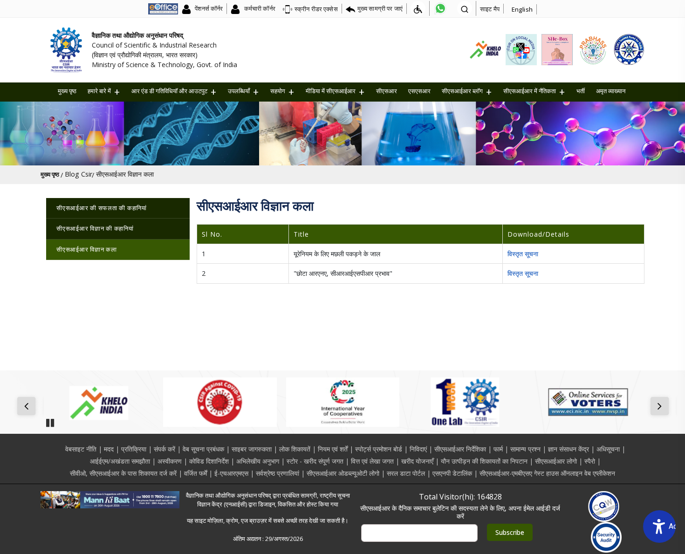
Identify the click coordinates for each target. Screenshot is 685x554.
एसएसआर (419, 91)
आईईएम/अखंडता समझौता (120, 461)
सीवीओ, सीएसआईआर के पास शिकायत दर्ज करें (123, 473)
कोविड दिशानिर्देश (209, 461)
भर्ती (580, 91)
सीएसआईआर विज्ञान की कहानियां (95, 228)
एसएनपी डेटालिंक (452, 473)
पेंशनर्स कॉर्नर (208, 8)
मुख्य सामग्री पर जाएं (380, 8)
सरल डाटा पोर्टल (406, 473)
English (522, 9)
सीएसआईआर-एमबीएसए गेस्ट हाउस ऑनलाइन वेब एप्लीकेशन (547, 473)
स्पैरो (589, 461)
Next (661, 407)
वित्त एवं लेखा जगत (372, 461)
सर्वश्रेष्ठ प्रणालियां (277, 473)
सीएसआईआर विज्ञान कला (86, 249)
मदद (109, 449)
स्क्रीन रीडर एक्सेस (316, 9)
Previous (28, 407)
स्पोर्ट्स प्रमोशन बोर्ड (378, 449)
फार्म (498, 449)
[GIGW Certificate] (603, 506)
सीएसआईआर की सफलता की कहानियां (101, 208)
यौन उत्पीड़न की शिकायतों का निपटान (484, 461)
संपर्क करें (164, 449)
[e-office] (163, 8)
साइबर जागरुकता (252, 449)
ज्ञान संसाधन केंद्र (568, 449)
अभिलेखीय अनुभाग (257, 461)
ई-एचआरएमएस (231, 473)
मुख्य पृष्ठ (67, 91)
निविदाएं (418, 449)
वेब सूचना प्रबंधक (203, 449)
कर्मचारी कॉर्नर (258, 8)
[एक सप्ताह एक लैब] (465, 402)
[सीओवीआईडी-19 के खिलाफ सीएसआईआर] (219, 402)
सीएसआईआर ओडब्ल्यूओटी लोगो (343, 473)
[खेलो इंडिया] (97, 402)
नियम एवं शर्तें (333, 449)
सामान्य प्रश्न (525, 449)
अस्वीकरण (170, 461)
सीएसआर (386, 91)
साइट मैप (490, 9)
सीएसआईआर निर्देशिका (460, 449)
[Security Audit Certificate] (606, 537)
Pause (50, 419)
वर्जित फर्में (195, 473)
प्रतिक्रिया (133, 449)
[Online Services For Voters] (587, 402)
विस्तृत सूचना (522, 253)
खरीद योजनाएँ (417, 461)
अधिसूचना (608, 449)
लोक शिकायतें (294, 449)
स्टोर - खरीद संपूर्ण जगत (315, 461)
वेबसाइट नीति (80, 449)
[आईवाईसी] (342, 402)
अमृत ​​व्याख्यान (610, 91)
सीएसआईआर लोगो (556, 461)
